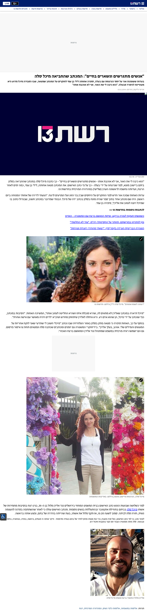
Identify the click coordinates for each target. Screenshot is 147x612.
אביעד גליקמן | (138, 90)
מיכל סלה (132, 509)
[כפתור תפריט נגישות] (3, 516)
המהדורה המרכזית (93, 608)
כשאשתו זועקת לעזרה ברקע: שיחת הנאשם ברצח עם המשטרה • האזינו (104, 216)
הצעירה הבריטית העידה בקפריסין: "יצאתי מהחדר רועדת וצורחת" (107, 228)
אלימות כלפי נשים (111, 608)
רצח (81, 608)
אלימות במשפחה (129, 608)
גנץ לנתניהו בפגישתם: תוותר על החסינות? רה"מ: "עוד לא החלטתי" (107, 222)
